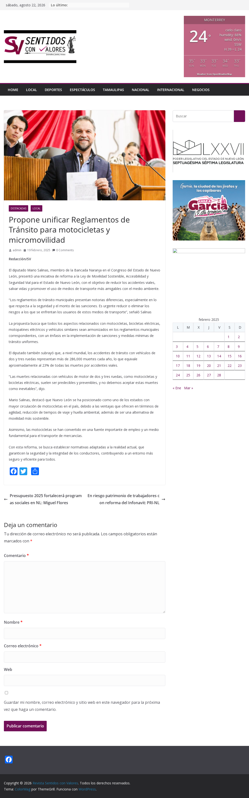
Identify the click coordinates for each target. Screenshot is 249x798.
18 (188, 365)
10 (178, 356)
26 (198, 375)
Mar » (188, 388)
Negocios (201, 89)
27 (209, 375)
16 (240, 356)
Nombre (13, 622)
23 (240, 365)
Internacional (170, 89)
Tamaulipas (113, 89)
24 (178, 375)
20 (209, 365)
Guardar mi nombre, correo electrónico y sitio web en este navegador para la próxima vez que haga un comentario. (82, 706)
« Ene (177, 388)
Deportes (53, 89)
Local (31, 89)
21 (219, 365)
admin (17, 250)
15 (229, 356)
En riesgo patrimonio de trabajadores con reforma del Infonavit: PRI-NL (124, 499)
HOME (13, 89)
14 (219, 356)
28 (219, 375)
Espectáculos (82, 89)
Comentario (16, 555)
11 (188, 356)
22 (229, 365)
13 (209, 356)
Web (8, 669)
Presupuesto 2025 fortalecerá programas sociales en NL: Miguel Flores (46, 499)
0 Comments (65, 250)
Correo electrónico (23, 646)
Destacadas (18, 208)
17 (178, 365)
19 (198, 365)
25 (188, 375)
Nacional (140, 89)
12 (198, 356)
